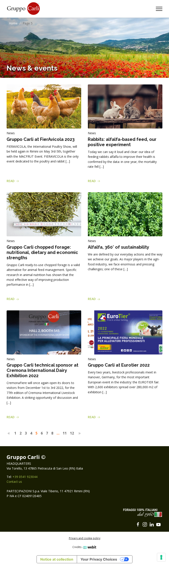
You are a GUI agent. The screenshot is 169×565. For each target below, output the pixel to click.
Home (13, 23)
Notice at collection (56, 559)
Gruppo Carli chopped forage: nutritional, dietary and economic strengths (42, 252)
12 (72, 433)
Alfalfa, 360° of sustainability (118, 247)
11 (65, 433)
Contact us (14, 481)
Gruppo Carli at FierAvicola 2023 (41, 139)
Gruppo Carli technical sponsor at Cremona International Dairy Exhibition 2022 (42, 370)
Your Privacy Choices (99, 559)
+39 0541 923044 (25, 477)
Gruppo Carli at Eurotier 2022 (119, 365)
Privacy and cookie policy (84, 538)
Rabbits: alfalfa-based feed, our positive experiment (122, 142)
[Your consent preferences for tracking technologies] (161, 557)
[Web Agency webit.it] (89, 547)
